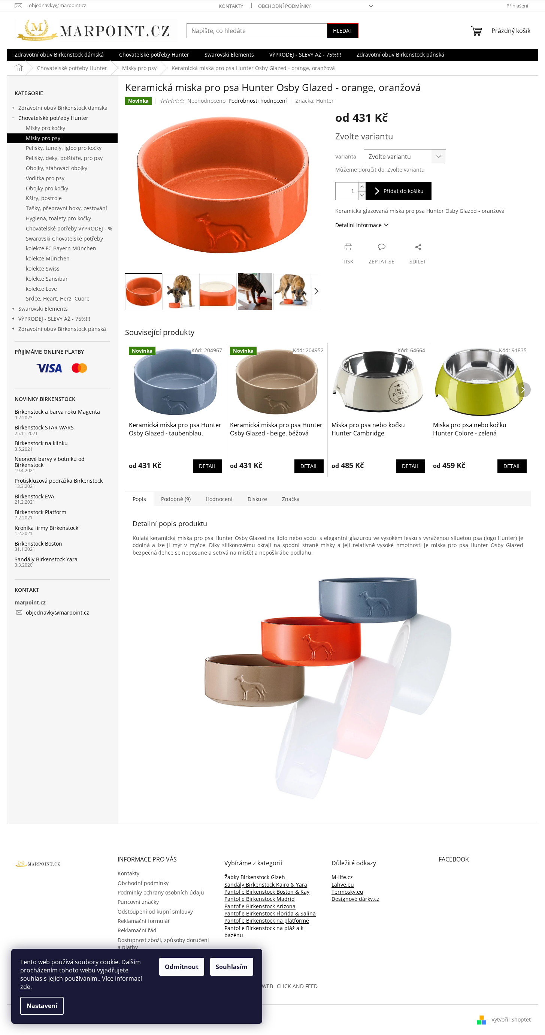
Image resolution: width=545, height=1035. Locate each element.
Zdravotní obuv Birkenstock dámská (63, 107)
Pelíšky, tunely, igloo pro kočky (64, 147)
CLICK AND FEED (297, 986)
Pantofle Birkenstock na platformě (266, 920)
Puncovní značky (138, 901)
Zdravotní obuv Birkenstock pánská (62, 328)
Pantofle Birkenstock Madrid (259, 898)
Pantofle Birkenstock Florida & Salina (270, 913)
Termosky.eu (347, 891)
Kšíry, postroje (44, 198)
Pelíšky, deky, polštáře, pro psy (64, 158)
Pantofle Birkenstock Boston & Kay (266, 891)
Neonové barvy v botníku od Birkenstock (50, 462)
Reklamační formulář (144, 920)
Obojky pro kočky (47, 188)
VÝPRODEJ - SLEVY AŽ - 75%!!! (54, 318)
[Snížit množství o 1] (362, 195)
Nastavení (42, 1006)
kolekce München (48, 258)
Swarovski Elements (43, 308)
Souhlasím (232, 967)
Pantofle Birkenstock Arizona (260, 906)
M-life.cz (342, 877)
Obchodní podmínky (284, 6)
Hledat (342, 30)
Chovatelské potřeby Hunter (53, 117)
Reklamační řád (137, 930)
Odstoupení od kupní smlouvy (155, 911)
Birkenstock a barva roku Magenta (57, 411)
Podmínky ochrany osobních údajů (161, 892)
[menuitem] (59, 55)
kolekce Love (41, 288)
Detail (207, 466)
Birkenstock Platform (40, 512)
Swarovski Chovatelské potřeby (64, 238)
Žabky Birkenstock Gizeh (254, 877)
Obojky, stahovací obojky (56, 168)
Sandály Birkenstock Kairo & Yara (265, 884)
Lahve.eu (342, 884)
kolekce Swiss (43, 268)
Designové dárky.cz (355, 898)
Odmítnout (182, 967)
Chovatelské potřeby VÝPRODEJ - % (69, 228)
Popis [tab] (139, 499)
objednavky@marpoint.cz (57, 612)
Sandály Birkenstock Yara (46, 559)
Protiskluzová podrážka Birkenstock (59, 480)
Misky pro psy (43, 138)
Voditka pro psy (45, 178)
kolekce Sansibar (47, 278)
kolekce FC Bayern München (61, 248)
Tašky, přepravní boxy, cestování (66, 208)
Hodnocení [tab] (219, 499)
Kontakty (231, 6)
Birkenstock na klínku (41, 443)
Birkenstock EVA (34, 496)
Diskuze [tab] (257, 499)
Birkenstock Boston (38, 543)
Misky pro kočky (45, 128)
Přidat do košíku (404, 190)
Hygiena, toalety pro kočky (58, 218)
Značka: (315, 100)
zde (25, 987)
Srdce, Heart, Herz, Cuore (58, 298)
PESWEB (263, 986)
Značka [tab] (291, 499)
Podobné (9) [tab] (176, 499)
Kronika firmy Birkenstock (46, 528)
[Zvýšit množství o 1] (362, 186)
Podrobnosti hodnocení (257, 100)
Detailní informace (358, 225)
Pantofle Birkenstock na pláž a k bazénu (263, 931)
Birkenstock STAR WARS (44, 427)
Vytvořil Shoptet (511, 1019)
